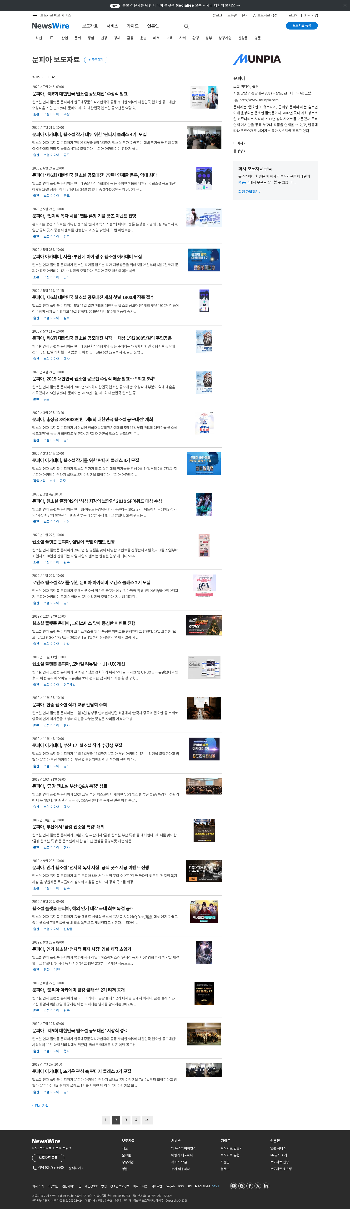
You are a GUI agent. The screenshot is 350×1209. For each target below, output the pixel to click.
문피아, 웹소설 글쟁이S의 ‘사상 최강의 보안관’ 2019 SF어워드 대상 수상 (97, 501)
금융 (130, 38)
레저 (156, 38)
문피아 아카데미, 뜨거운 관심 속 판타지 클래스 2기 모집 (81, 1071)
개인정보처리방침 (96, 1186)
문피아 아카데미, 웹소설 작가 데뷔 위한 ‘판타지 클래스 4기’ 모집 (89, 134)
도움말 (232, 15)
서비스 (112, 26)
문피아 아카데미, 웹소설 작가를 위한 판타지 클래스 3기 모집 (85, 460)
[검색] (186, 26)
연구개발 (69, 684)
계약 (57, 970)
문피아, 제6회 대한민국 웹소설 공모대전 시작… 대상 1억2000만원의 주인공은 (101, 338)
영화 (47, 970)
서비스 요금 (179, 1162)
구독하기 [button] (96, 60)
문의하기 (76, 1168)
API (189, 1186)
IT (51, 38)
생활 (91, 38)
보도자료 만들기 (231, 1148)
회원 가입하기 (249, 192)
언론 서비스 (278, 1148)
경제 (117, 38)
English (170, 1186)
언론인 (153, 26)
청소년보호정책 (120, 1186)
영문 (258, 38)
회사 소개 (38, 1186)
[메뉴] (35, 15)
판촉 (67, 236)
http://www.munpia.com (259, 100)
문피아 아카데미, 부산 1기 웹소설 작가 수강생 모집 (77, 745)
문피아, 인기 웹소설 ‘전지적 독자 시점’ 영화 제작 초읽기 (81, 949)
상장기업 (225, 38)
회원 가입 (311, 15)
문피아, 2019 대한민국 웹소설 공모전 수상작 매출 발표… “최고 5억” (93, 379)
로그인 (294, 15)
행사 (67, 358)
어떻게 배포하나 (182, 1155)
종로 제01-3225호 (161, 1196)
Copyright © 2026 (176, 1200)
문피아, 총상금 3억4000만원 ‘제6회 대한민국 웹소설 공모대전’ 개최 (92, 419)
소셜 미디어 (51, 114)
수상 (67, 114)
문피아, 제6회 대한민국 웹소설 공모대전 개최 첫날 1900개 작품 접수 (93, 297)
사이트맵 (156, 1186)
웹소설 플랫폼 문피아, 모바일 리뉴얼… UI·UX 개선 (78, 664)
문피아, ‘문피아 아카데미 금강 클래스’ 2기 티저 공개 (78, 990)
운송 (143, 38)
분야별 (126, 1155)
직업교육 (39, 481)
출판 (36, 114)
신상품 (243, 38)
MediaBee (202, 1186)
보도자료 (90, 26)
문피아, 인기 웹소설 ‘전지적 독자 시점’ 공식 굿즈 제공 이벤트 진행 (90, 867)
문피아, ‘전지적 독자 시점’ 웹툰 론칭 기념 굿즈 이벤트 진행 (84, 216)
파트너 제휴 (140, 1186)
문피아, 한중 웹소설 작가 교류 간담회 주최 (69, 705)
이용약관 (53, 1186)
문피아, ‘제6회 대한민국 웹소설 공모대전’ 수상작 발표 (80, 94)
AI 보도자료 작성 (265, 15)
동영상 (238, 151)
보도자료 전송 (279, 1162)
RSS (39, 77)
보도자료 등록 (302, 25)
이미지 (238, 143)
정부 (208, 38)
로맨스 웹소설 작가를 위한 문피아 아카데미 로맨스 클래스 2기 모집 (91, 582)
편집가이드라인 (71, 1186)
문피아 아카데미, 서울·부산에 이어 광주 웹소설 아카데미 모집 (87, 257)
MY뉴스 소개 (278, 1155)
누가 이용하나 (180, 1169)
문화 (78, 38)
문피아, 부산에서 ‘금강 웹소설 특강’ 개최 (68, 827)
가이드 (133, 26)
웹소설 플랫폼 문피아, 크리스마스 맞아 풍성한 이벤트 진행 (83, 623)
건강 (104, 38)
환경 (195, 38)
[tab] (145, 1141)
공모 (67, 155)
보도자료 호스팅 (281, 1169)
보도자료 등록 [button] (48, 1158)
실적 (67, 318)
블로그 (217, 15)
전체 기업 (40, 1106)
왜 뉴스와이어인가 (183, 1148)
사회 (182, 38)
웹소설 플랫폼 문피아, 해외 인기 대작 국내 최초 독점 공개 (83, 908)
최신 (38, 38)
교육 (169, 38)
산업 (64, 38)
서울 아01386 (59, 1200)
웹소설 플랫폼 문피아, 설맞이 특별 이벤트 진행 (73, 542)
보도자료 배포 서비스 (55, 15)
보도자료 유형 (230, 1155)
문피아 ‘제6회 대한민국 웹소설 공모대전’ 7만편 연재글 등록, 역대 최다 (94, 175)
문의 (245, 15)
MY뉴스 (244, 182)
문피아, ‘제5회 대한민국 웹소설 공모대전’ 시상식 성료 (80, 1031)
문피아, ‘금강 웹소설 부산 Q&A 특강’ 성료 (69, 786)
